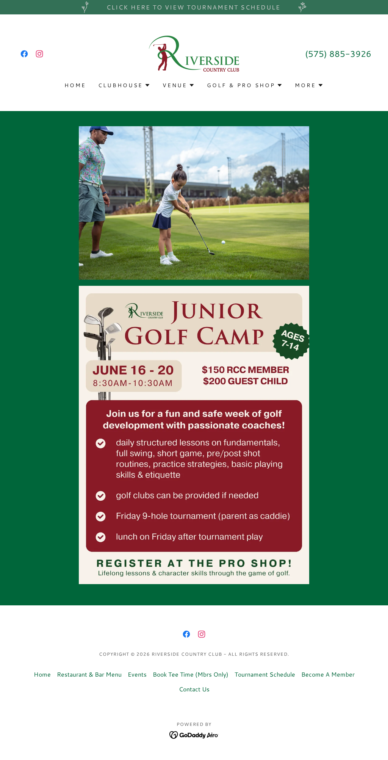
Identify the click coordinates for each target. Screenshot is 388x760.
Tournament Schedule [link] (265, 674)
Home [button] (42, 674)
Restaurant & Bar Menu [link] (89, 674)
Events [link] (137, 674)
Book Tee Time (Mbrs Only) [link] (190, 674)
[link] (24, 53)
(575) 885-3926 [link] (338, 54)
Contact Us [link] (194, 689)
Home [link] (75, 85)
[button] (124, 85)
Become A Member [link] (328, 674)
